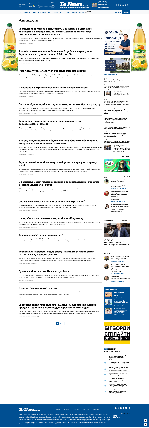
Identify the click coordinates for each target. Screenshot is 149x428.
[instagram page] (127, 5)
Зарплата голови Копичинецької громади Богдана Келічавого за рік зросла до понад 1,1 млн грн (118, 369)
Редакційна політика (81, 409)
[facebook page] (118, 5)
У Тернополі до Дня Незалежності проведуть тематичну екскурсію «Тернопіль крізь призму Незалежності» (115, 120)
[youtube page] (123, 5)
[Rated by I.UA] (126, 413)
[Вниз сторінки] (145, 424)
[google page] (116, 5)
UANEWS (126, 12)
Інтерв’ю (42, 12)
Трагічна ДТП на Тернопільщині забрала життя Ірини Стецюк (118, 374)
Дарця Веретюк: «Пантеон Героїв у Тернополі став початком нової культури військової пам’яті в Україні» (103, 5)
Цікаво (74, 12)
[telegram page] (125, 5)
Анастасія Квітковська (119, 188)
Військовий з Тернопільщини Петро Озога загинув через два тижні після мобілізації (121, 94)
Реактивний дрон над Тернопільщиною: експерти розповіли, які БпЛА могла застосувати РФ (116, 87)
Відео (68, 12)
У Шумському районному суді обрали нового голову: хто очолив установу (117, 142)
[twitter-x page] (120, 5)
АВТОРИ (118, 12)
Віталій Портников (117, 281)
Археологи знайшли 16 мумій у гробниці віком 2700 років (116, 80)
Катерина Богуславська (119, 213)
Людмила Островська (118, 201)
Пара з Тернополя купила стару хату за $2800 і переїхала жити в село (117, 128)
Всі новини (126, 156)
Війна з (84, 12)
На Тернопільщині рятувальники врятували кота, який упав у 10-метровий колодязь (115, 135)
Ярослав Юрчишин (117, 273)
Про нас (58, 409)
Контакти (67, 409)
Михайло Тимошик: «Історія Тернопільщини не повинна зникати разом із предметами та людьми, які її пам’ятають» (121, 148)
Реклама (96, 409)
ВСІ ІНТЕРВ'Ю (126, 220)
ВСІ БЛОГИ (127, 253)
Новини (26, 12)
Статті (49, 12)
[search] (20, 12)
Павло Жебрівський (118, 261)
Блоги (55, 12)
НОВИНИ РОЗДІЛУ (124, 318)
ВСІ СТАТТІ (127, 176)
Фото (62, 12)
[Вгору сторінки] (145, 420)
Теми (34, 12)
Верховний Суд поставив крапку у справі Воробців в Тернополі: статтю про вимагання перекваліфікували (119, 391)
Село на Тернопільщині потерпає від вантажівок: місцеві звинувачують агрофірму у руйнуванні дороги (118, 357)
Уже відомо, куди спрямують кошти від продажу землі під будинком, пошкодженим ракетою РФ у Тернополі (116, 103)
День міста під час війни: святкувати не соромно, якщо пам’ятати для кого (117, 380)
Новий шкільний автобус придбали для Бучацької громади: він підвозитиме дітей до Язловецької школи (116, 111)
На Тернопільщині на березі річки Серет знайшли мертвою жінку (119, 363)
